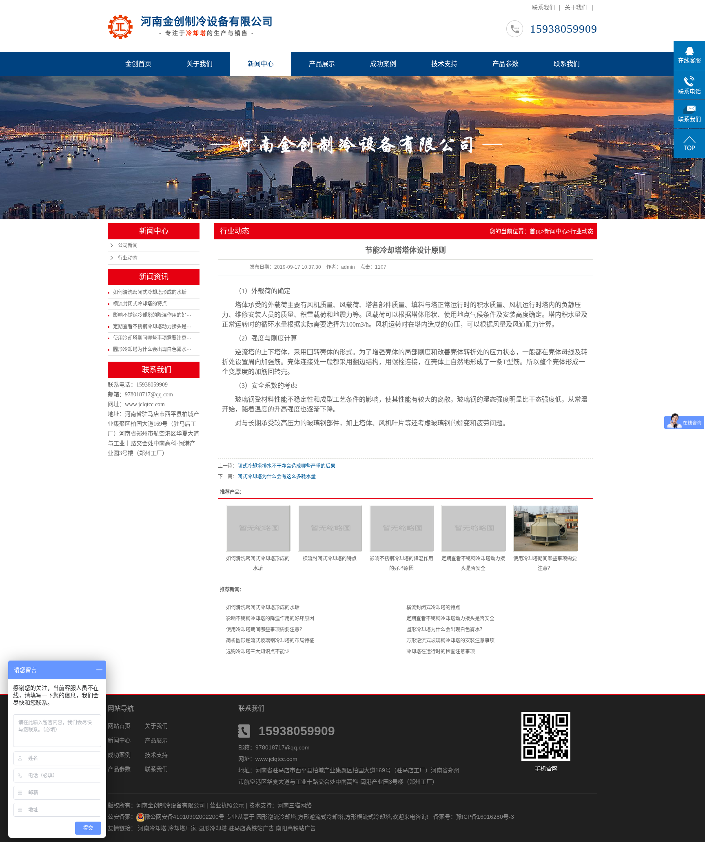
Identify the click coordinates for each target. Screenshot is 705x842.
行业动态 (127, 258)
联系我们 (543, 7)
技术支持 (444, 63)
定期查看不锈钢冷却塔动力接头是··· (152, 326)
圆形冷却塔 (213, 828)
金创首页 (138, 63)
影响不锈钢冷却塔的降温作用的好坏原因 (270, 618)
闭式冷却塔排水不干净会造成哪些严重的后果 (286, 466)
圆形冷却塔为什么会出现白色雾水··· (152, 349)
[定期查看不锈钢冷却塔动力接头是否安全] (473, 528)
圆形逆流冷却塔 (276, 816)
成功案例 (383, 63)
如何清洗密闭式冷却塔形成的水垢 (149, 292)
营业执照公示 (227, 805)
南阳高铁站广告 (296, 828)
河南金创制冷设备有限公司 (207, 21)
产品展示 (322, 63)
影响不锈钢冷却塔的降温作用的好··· (152, 315)
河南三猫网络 (294, 805)
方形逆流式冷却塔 (321, 816)
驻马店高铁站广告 (252, 828)
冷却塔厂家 (183, 828)
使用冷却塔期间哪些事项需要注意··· (152, 338)
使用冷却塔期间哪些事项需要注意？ (265, 629)
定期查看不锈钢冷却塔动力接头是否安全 (450, 618)
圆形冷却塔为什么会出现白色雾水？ (445, 629)
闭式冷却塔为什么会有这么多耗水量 (276, 477)
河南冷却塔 (153, 828)
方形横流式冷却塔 (368, 816)
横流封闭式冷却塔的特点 (140, 304)
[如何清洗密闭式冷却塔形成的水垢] (258, 528)
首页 (535, 231)
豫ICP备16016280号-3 (485, 816)
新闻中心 (261, 63)
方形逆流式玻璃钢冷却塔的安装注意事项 (450, 640)
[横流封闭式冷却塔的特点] (329, 528)
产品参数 (505, 63)
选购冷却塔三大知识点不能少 (258, 651)
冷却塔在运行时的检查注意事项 (440, 651)
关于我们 (576, 7)
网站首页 (119, 726)
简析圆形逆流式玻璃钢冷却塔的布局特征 (270, 640)
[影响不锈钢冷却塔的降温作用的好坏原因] (401, 528)
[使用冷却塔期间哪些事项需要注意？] (545, 528)
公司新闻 (127, 245)
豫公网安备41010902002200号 (184, 816)
